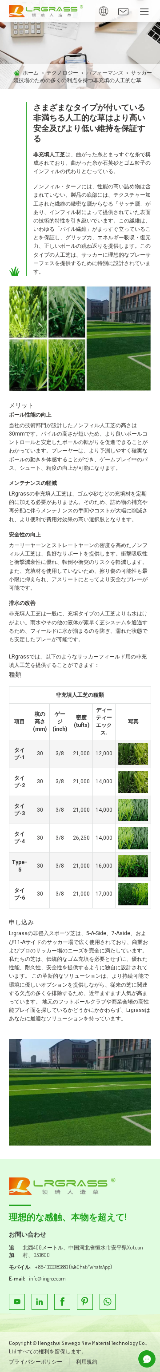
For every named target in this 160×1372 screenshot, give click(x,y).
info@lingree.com (47, 1278)
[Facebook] (62, 1301)
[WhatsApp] (107, 1301)
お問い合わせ (27, 1234)
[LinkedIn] (39, 1301)
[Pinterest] (84, 1301)
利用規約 (86, 1361)
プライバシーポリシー (35, 1361)
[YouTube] (16, 1301)
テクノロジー (62, 72)
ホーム (31, 72)
